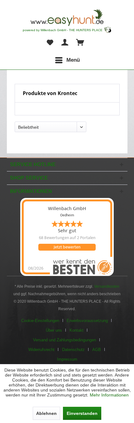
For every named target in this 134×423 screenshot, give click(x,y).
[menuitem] (67, 60)
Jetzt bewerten (67, 247)
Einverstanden (82, 413)
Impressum (67, 359)
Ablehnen (46, 413)
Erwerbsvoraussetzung (87, 320)
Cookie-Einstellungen (40, 320)
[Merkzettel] (50, 42)
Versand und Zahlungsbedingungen (64, 340)
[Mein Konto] (65, 42)
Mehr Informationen (109, 394)
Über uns (54, 330)
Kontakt (76, 330)
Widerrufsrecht (41, 349)
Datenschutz (73, 349)
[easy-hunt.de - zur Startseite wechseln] (67, 17)
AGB (96, 349)
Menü (73, 60)
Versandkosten (106, 286)
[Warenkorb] (80, 42)
